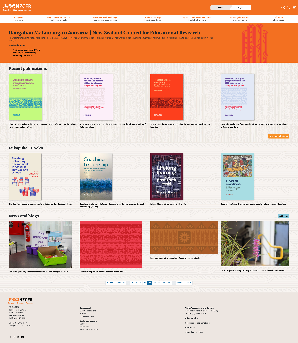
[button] (18, 19)
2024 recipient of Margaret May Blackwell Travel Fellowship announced (252, 270)
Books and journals (88, 321)
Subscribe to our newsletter (197, 323)
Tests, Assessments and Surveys (199, 308)
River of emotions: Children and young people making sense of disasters (253, 204)
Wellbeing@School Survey (24, 53)
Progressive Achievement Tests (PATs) (201, 311)
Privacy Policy (191, 318)
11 (150, 283)
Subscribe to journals (89, 329)
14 (165, 283)
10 (145, 283)
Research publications (23, 55)
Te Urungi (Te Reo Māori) (195, 314)
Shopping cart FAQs (194, 332)
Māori (220, 7)
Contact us (190, 327)
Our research (85, 308)
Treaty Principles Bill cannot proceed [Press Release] (103, 272)
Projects (83, 314)
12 (155, 283)
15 (170, 283)
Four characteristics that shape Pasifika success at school (176, 258)
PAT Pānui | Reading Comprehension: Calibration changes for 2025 (38, 272)
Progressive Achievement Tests (26, 50)
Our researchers (87, 316)
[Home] (18, 7)
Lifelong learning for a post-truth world (168, 204)
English (241, 7)
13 (160, 283)
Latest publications (88, 311)
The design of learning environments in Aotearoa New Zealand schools (40, 204)
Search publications (279, 136)
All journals (84, 327)
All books (283, 216)
